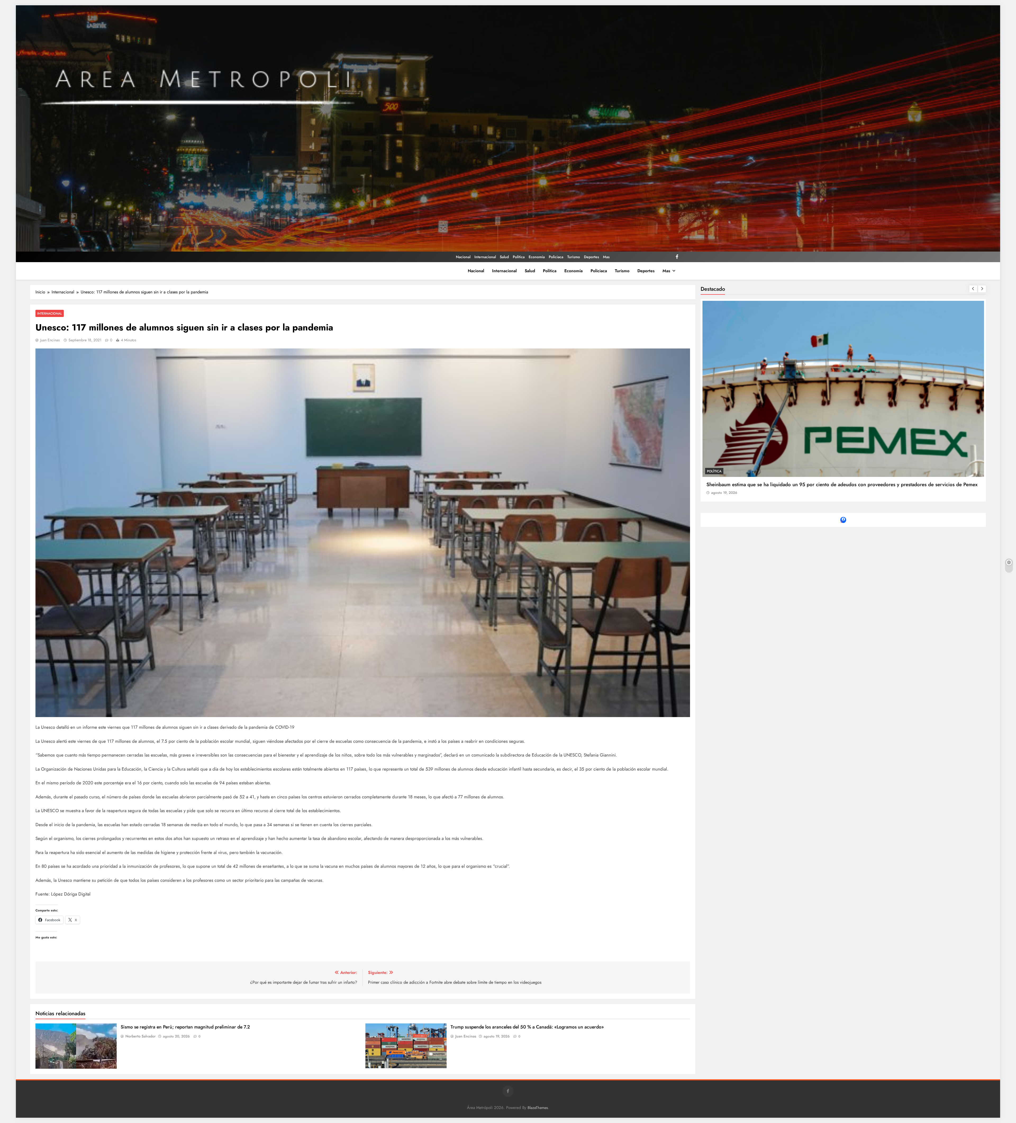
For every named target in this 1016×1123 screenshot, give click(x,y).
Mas (606, 257)
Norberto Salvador (140, 1036)
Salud (504, 257)
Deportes (591, 257)
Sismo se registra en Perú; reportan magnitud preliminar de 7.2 (185, 1026)
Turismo (573, 257)
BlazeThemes (538, 1107)
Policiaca (556, 257)
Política (519, 257)
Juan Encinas (50, 340)
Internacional (485, 257)
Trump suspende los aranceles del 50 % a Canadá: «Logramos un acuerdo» (527, 1026)
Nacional (463, 257)
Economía (537, 257)
